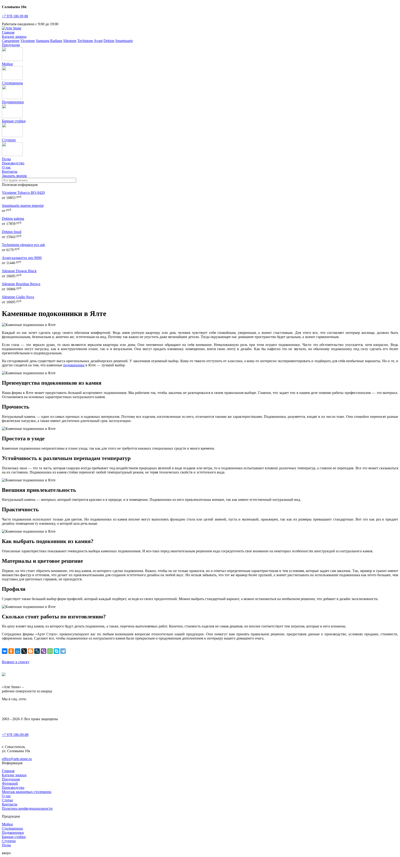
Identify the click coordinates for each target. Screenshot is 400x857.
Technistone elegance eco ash (23, 245)
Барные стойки (14, 121)
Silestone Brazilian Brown (21, 284)
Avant (98, 41)
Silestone (69, 41)
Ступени (9, 140)
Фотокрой (10, 783)
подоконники (73, 365)
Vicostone (27, 41)
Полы (6, 845)
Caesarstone (10, 41)
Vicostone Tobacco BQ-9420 (23, 193)
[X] (24, 651)
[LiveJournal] (37, 651)
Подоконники (13, 102)
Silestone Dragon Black (19, 271)
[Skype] (56, 651)
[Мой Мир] (17, 651)
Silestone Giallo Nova (18, 297)
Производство (13, 163)
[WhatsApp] (50, 651)
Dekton (108, 41)
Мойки (7, 64)
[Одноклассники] (11, 651)
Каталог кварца (14, 36)
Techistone (85, 41)
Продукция (11, 45)
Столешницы (12, 83)
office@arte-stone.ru (17, 759)
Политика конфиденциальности (27, 808)
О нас (6, 167)
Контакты (9, 171)
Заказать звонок (14, 176)
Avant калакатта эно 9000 (22, 258)
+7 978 (15, 16)
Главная (8, 32)
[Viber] (43, 651)
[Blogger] (30, 651)
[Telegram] (63, 651)
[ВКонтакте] (4, 651)
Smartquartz (124, 41)
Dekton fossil (11, 232)
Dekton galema (13, 219)
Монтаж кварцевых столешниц (26, 792)
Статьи (7, 800)
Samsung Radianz (49, 41)
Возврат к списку (15, 662)
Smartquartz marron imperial (23, 206)
